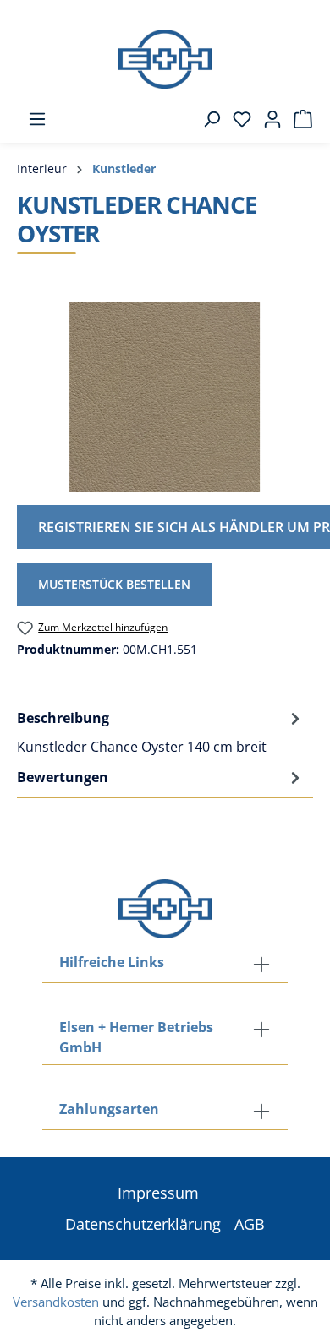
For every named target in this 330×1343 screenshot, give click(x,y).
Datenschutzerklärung (143, 1224)
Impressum (158, 1193)
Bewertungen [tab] (62, 777)
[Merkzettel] (237, 119)
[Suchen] (206, 119)
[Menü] (32, 119)
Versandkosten (56, 1301)
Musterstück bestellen (114, 584)
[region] (165, 397)
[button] (165, 1110)
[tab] (161, 731)
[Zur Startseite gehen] (165, 59)
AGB (249, 1224)
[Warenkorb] (298, 119)
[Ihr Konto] (267, 119)
